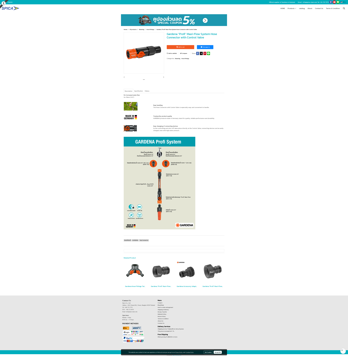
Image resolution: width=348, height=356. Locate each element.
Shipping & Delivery (163, 310)
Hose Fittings (185, 59)
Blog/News (161, 305)
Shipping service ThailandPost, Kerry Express (171, 329)
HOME (282, 8)
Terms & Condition (333, 8)
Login (4, 2)
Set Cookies (208, 352)
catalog (302, 8)
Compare (184, 53)
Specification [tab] (138, 91)
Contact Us (319, 8)
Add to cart (181, 47)
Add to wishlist (172, 53)
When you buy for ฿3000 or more (167, 337)
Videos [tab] (147, 91)
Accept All (218, 352)
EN (343, 2)
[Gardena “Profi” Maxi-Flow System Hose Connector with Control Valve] (144, 53)
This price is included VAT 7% (166, 331)
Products (291, 8)
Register (10, 2)
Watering (177, 59)
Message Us (206, 47)
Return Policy (162, 316)
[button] (344, 8)
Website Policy (162, 314)
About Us (160, 321)
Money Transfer (162, 312)
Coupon (160, 303)
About (309, 8)
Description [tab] (128, 91)
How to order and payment (165, 307)
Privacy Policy (179, 352)
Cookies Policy (190, 352)
